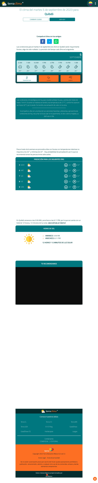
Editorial (54, 441)
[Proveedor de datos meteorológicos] (49, 475)
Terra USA (24, 426)
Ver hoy (62, 19)
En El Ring (48, 426)
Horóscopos (49, 431)
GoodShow (73, 426)
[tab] (27, 78)
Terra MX (74, 422)
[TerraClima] (90, 3)
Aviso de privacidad (53, 458)
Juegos (75, 431)
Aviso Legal (42, 458)
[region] (49, 28)
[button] (95, 3)
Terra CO (49, 422)
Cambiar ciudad (36, 19)
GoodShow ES (26, 431)
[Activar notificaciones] (95, 479)
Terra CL (24, 422)
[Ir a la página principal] (12, 3)
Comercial (44, 441)
